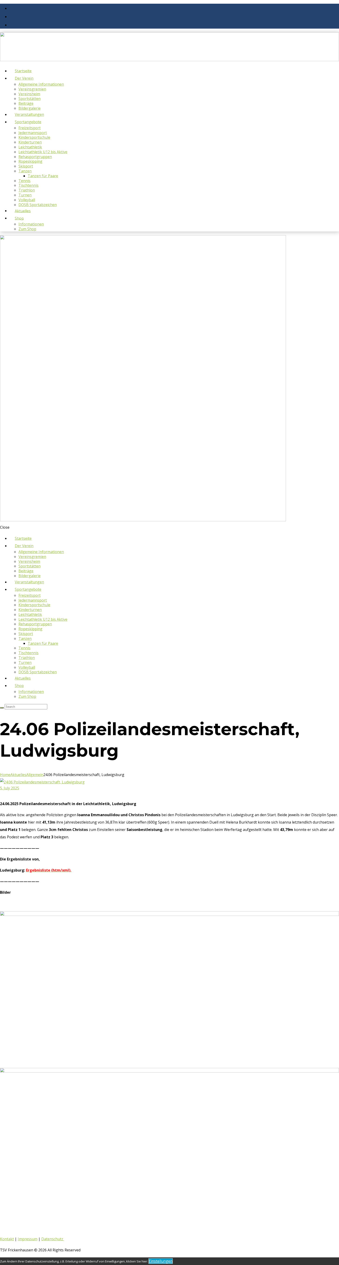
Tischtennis (28, 185)
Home (5, 774)
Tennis (24, 180)
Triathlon (26, 190)
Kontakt (7, 1238)
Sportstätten (29, 98)
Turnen (25, 195)
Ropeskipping (30, 161)
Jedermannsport (32, 132)
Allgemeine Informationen (41, 84)
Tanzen (25, 171)
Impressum (27, 1238)
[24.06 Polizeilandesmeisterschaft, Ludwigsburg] (42, 782)
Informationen (31, 224)
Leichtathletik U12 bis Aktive (42, 151)
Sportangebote (28, 121)
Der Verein (24, 78)
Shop (19, 218)
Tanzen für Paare (43, 175)
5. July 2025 (9, 788)
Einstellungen (160, 1261)
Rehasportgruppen (35, 156)
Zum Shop (27, 228)
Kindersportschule (34, 137)
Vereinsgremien (32, 89)
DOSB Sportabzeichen (37, 204)
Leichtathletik (30, 147)
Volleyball (26, 199)
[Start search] (2, 707)
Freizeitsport (29, 127)
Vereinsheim (29, 93)
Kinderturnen (30, 142)
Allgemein (34, 774)
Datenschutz (52, 1238)
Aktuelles (18, 774)
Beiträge (25, 103)
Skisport (25, 166)
